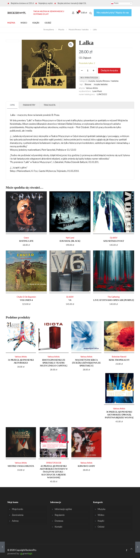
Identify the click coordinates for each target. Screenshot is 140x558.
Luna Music (97, 91)
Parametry (29, 105)
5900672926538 (53, 463)
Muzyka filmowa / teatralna (78, 30)
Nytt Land (70, 238)
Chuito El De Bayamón (26, 297)
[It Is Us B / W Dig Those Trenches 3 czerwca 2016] (2, 547)
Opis (12, 105)
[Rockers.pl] (16, 13)
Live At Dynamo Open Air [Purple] (113, 300)
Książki (101, 521)
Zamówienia (17, 515)
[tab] (12, 105)
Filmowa (88, 84)
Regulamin (59, 515)
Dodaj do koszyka (109, 70)
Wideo (101, 515)
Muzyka (61, 30)
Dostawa (59, 521)
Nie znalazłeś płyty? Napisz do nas (113, 12)
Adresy (15, 521)
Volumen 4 (26, 300)
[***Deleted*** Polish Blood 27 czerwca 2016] (137, 547)
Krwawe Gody (86, 466)
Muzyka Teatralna (100, 84)
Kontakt (58, 527)
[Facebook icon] (127, 550)
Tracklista (50, 105)
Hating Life (26, 241)
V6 (69, 300)
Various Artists (92, 88)
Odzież (101, 527)
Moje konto (17, 509)
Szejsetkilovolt (113, 241)
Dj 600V (113, 238)
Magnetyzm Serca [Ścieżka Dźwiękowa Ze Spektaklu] (86, 363)
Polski (115, 3)
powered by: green (19, 553)
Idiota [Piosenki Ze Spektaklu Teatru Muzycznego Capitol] (53, 363)
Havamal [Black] (70, 241)
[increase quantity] (93, 70)
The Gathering (113, 297)
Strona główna (48, 30)
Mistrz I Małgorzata (21, 466)
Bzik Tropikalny (119, 360)
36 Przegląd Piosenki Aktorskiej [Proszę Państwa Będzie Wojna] (119, 415)
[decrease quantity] (82, 70)
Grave (26, 238)
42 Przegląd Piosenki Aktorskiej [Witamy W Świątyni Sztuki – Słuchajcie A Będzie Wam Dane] (54, 472)
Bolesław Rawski (119, 357)
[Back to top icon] (131, 549)
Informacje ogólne (63, 509)
